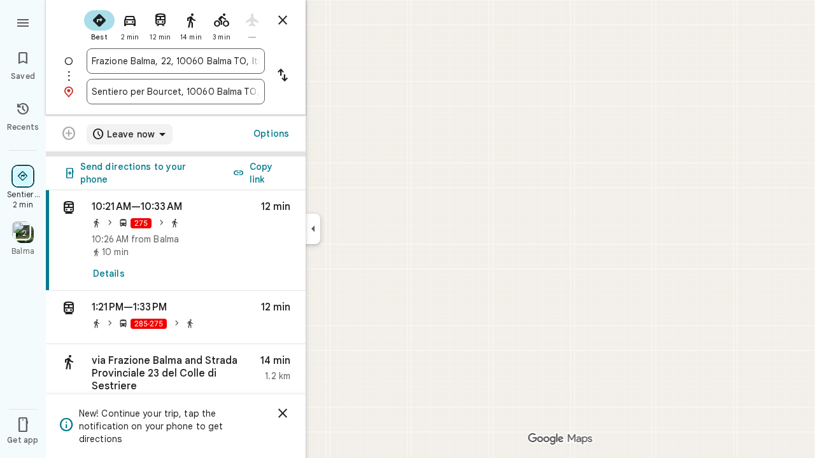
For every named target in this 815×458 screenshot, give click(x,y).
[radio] (99, 24)
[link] (176, 240)
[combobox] (176, 61)
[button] (176, 317)
